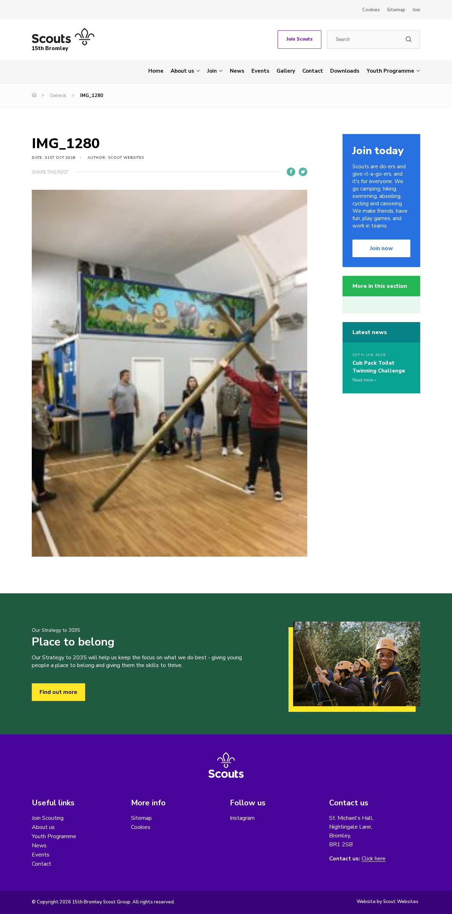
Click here (374, 859)
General (58, 95)
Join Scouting (48, 818)
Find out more (58, 692)
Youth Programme (390, 70)
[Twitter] (303, 172)
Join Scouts (299, 39)
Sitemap (396, 10)
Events (260, 70)
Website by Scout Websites (387, 901)
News (237, 70)
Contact (312, 70)
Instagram (242, 818)
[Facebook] (291, 172)
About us (182, 70)
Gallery (285, 70)
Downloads (344, 70)
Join (416, 10)
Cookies (371, 10)
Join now (381, 248)
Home (155, 70)
